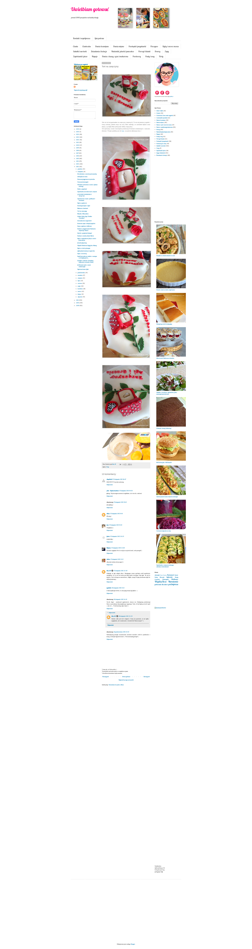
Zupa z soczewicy (82, 253)
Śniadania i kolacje (99, 51)
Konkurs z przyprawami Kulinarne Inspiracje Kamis (86, 229)
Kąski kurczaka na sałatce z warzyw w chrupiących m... (87, 257)
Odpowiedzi (112, 613)
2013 (77, 164)
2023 (78, 137)
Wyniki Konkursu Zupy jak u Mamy (87, 245)
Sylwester (169, 577)
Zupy (167, 51)
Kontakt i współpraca (81, 38)
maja (79, 286)
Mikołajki (162, 577)
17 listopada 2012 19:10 (120, 502)
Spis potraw (99, 38)
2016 (77, 156)
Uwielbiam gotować (90, 9)
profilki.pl (171, 96)
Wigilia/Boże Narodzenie (166, 581)
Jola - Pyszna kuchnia (113, 491)
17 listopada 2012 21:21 (117, 559)
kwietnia (80, 289)
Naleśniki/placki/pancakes (163, 132)
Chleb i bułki (159, 111)
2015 (77, 158)
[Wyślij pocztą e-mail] (124, 464)
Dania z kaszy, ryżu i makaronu (115, 56)
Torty (161, 56)
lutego (79, 294)
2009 (78, 305)
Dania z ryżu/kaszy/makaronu (164, 127)
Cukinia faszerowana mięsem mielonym (167, 497)
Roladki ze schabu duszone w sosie (165, 255)
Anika (108, 559)
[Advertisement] (126, 719)
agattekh (109, 588)
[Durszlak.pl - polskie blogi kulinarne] (160, 608)
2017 (77, 153)
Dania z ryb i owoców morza (164, 125)
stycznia (80, 297)
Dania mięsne (118, 46)
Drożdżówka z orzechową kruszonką (87, 174)
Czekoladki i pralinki (162, 118)
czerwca (80, 283)
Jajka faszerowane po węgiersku (86, 251)
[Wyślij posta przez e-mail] (120, 464)
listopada (80, 171)
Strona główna (126, 676)
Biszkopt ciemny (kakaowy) (163, 428)
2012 (77, 166)
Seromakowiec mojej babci (84, 221)
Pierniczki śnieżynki (82, 182)
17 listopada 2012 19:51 (115, 525)
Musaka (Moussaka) (83, 214)
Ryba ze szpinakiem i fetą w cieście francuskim (86, 239)
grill (169, 584)
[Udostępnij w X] (127, 464)
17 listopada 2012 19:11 (116, 513)
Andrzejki (157, 575)
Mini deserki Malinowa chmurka (165, 358)
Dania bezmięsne (102, 46)
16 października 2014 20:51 (121, 632)
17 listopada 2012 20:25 (117, 536)
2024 (77, 134)
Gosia (108, 536)
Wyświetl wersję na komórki (126, 680)
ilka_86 (109, 571)
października (81, 272)
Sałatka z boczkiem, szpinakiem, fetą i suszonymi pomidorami (166, 393)
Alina (108, 513)
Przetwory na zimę (161, 143)
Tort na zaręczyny (82, 211)
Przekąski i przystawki (137, 46)
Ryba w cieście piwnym (83, 248)
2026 (78, 129)
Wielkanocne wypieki (81, 64)
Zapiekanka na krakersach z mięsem (87, 192)
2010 (77, 303)
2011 (77, 300)
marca (80, 291)
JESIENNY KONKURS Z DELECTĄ (84, 195)
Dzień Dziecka (163, 575)
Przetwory (136, 56)
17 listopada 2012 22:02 (120, 571)
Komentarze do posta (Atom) (116, 685)
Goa (108, 525)
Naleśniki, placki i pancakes (122, 51)
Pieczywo (154, 46)
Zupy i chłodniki (160, 153)
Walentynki (165, 579)
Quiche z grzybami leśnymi (84, 233)
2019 (77, 148)
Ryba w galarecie (82, 203)
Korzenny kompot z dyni (83, 206)
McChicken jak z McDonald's (164, 462)
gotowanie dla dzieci (161, 584)
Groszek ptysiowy (82, 243)
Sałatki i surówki (80, 51)
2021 (77, 142)
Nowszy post (105, 676)
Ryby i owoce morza (170, 46)
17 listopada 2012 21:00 (118, 548)
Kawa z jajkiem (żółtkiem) (84, 226)
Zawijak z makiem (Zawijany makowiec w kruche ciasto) (85, 261)
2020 (78, 145)
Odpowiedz (110, 485)
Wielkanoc (174, 579)
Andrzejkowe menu (82, 176)
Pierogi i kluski (144, 51)
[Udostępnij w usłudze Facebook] (129, 464)
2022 (78, 140)
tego (123, 131)
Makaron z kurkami (82, 208)
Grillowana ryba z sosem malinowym (84, 265)
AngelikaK (109, 479)
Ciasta (75, 46)
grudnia (80, 169)
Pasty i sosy (150, 56)
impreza (174, 584)
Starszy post (146, 676)
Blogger (133, 944)
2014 (77, 161)
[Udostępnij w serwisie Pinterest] (131, 464)
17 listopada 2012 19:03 (126, 491)
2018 (77, 150)
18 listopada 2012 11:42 (118, 588)
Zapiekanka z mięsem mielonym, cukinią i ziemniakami (165, 566)
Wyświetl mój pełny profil (80, 90)
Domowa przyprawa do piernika (86, 179)
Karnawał (170, 575)
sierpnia (80, 278)
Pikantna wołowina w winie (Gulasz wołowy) (87, 185)
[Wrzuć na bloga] (125, 464)
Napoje (95, 56)
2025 (78, 132)
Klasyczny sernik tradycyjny (164, 324)
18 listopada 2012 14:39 (120, 599)
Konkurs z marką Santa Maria (85, 236)
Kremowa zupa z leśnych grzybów (86, 223)
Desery (157, 51)
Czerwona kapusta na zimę (163, 531)
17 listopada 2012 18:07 (119, 479)
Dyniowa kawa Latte (83, 269)
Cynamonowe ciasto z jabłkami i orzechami (86, 199)
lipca (79, 281)
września (80, 275)
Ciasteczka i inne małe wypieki (164, 115)
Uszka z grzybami (82, 189)
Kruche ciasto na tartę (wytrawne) (165, 290)
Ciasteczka (86, 46)
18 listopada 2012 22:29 (125, 616)
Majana (109, 548)
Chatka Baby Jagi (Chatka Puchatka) (84, 217)
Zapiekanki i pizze (80, 56)
